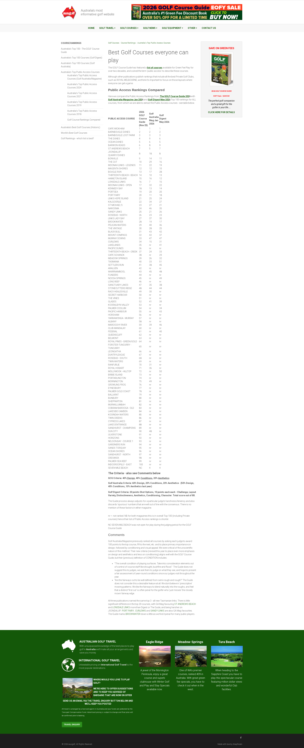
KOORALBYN (114, 305)
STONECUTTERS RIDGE (120, 288)
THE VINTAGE (115, 228)
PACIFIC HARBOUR (117, 311)
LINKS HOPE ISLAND (118, 198)
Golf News (149, 28)
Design (131, 478)
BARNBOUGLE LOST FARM (121, 135)
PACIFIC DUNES (116, 248)
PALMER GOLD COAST (119, 391)
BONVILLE (113, 158)
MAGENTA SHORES (118, 168)
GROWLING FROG (117, 384)
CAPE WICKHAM (116, 128)
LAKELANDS (114, 245)
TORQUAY (121, 448)
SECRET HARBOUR (117, 295)
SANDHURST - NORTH (119, 454)
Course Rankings (128, 43)
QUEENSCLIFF (115, 335)
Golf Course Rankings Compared (83, 119)
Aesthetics (163, 478)
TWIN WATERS (115, 361)
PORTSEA (113, 192)
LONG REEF (114, 281)
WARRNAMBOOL (116, 271)
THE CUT (112, 162)
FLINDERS (113, 275)
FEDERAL (112, 331)
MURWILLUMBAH (116, 404)
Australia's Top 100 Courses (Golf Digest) (81, 57)
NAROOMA (113, 208)
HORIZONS (113, 438)
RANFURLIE (114, 364)
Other (191, 28)
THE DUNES (114, 138)
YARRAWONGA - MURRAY (121, 318)
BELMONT (113, 338)
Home (91, 28)
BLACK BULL (114, 231)
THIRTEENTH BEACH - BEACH (123, 175)
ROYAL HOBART (116, 368)
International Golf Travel (114, 664)
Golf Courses (128, 28)
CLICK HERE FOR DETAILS (221, 112)
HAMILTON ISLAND (117, 178)
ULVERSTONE (115, 434)
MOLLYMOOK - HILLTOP (119, 371)
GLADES (112, 301)
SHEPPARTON (115, 401)
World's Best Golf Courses (74, 133)
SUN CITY (113, 431)
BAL (110, 394)
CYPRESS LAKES (116, 421)
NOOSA (112, 278)
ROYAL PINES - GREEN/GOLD (122, 341)
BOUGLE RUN (114, 172)
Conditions (146, 478)
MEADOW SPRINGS (118, 258)
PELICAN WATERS (117, 225)
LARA (114, 394)
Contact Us (209, 28)
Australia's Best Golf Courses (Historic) (80, 127)
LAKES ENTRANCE (117, 424)
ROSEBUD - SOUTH (117, 358)
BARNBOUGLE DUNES (119, 132)
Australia (91, 649)
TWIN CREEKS (115, 418)
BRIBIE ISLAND (115, 374)
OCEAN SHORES (116, 451)
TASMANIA (113, 261)
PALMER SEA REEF (117, 461)
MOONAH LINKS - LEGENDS (122, 165)
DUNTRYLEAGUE (116, 354)
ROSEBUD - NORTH (117, 215)
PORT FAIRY (114, 195)
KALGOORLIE (114, 202)
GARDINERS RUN (116, 444)
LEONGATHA (114, 351)
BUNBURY (113, 398)
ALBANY (112, 321)
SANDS (112, 448)
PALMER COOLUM (117, 308)
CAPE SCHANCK (116, 255)
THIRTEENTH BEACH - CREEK (122, 251)
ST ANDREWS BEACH (119, 148)
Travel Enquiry (72, 724)
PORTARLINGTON (117, 378)
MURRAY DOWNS (117, 238)
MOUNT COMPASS (117, 235)
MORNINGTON (115, 381)
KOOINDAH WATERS (118, 414)
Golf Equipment (171, 28)
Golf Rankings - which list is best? (77, 138)
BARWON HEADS (116, 145)
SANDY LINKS (115, 211)
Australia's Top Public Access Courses (154, 43)
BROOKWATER (133, 614)
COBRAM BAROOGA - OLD (121, 408)
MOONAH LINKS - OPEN (120, 185)
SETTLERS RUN (116, 265)
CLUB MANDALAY (117, 328)
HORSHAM (113, 315)
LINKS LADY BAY (116, 218)
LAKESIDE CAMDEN (117, 411)
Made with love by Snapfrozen (230, 744)
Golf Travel (106, 28)
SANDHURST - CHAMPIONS (122, 428)
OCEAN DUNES (115, 142)
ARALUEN (113, 268)
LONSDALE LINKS (117, 182)
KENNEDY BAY (115, 188)
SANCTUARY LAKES (118, 285)
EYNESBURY (114, 388)
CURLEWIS (113, 241)
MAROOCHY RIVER (117, 325)
